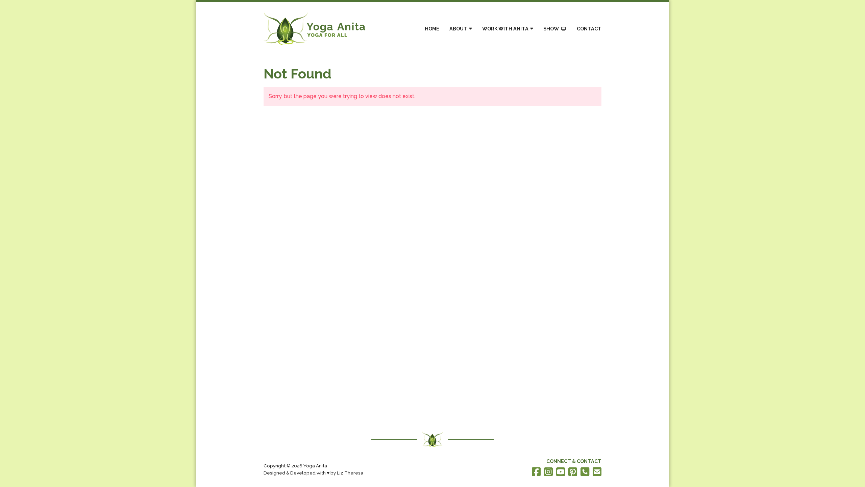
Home (432, 28)
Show (551, 28)
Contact (589, 28)
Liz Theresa (350, 473)
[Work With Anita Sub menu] (531, 28)
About (458, 28)
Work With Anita (505, 28)
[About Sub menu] (470, 28)
